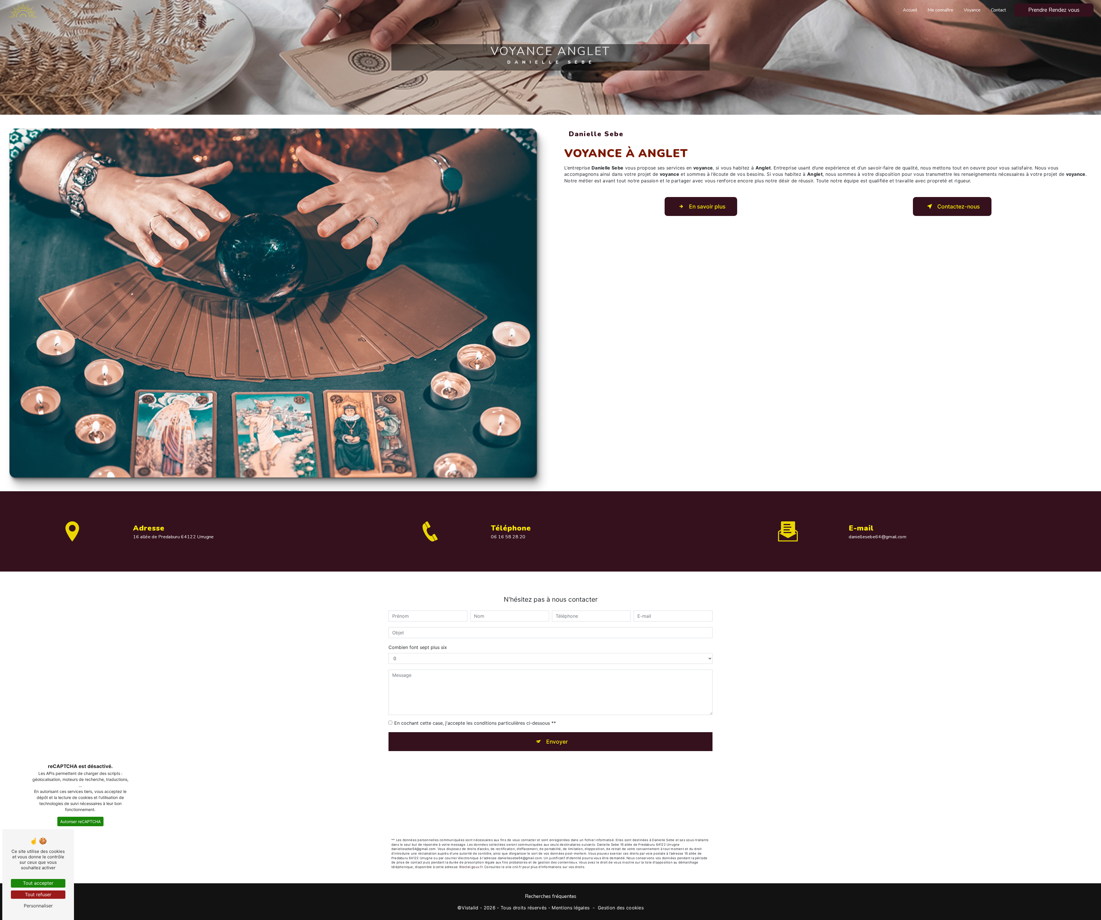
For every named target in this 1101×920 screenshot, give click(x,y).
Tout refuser (38, 894)
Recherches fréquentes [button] (550, 896)
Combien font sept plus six (418, 647)
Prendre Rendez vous (1053, 10)
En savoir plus (707, 206)
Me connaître (940, 10)
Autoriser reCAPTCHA (80, 821)
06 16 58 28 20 (508, 537)
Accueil (910, 10)
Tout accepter (38, 883)
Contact (998, 10)
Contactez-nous (958, 206)
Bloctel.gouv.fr (470, 867)
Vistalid (470, 908)
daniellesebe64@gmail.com (877, 537)
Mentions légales (570, 908)
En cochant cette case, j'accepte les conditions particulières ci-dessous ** (475, 723)
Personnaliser (38, 906)
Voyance (972, 10)
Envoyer (557, 741)
